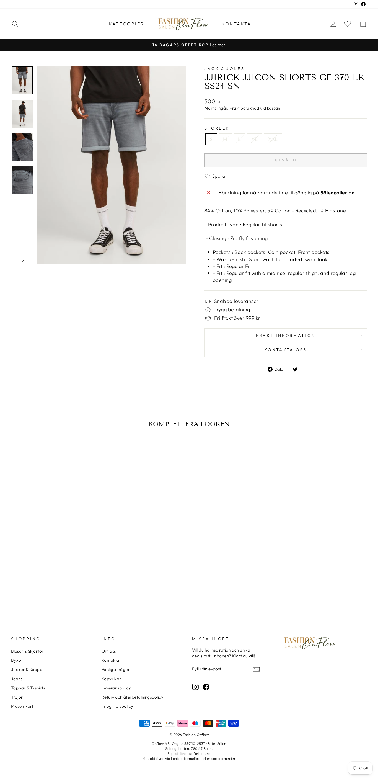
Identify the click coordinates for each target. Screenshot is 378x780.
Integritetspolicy (117, 706)
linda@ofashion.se (195, 753)
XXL (273, 139)
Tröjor (17, 697)
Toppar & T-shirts (28, 688)
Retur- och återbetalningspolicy (133, 697)
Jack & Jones (224, 68)
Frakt (234, 108)
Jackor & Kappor (27, 669)
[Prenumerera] (256, 669)
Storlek (216, 128)
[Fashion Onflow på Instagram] (195, 686)
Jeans (16, 678)
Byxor (17, 660)
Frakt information (285, 335)
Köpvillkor (111, 678)
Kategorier (126, 24)
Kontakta (237, 24)
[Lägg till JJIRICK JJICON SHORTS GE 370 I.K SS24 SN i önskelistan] (17, 447)
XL (254, 139)
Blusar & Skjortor (27, 651)
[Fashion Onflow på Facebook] (206, 686)
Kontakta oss (286, 349)
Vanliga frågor (116, 669)
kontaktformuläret (186, 758)
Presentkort (22, 706)
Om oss (109, 651)
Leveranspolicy (116, 688)
